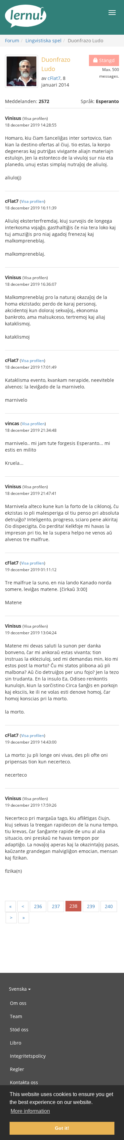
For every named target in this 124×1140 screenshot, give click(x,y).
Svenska (18, 989)
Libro (15, 1043)
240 (109, 906)
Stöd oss (19, 1029)
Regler (17, 1069)
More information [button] (30, 1111)
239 (91, 906)
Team (16, 1016)
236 (38, 906)
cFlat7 (54, 78)
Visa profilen (32, 201)
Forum (12, 40)
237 (56, 906)
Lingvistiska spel (43, 40)
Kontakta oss (24, 1082)
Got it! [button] (62, 1128)
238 (73, 906)
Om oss (18, 1003)
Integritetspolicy (28, 1056)
